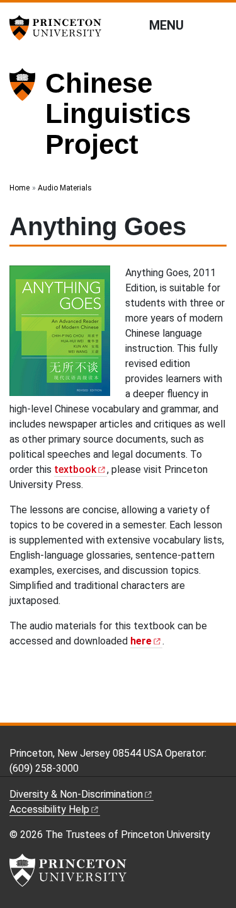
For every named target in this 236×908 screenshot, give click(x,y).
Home (19, 187)
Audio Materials (65, 187)
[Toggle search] (218, 24)
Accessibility (49, 809)
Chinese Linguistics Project (118, 113)
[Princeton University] (59, 27)
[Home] (27, 119)
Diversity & (76, 794)
